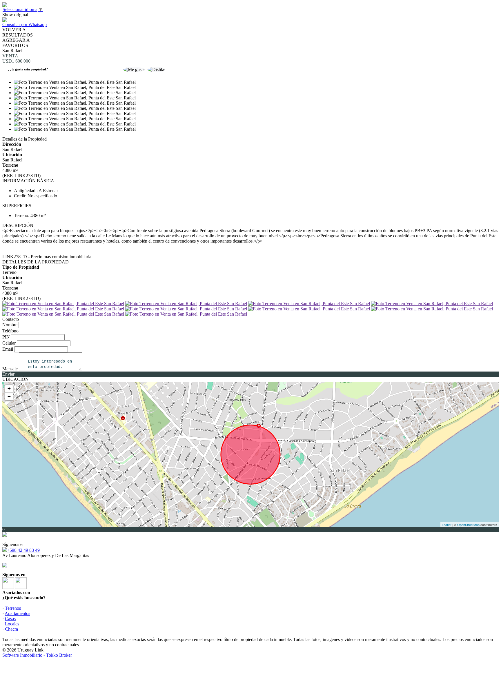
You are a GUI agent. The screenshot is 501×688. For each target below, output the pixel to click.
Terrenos (13, 608)
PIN (6, 336)
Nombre (9, 324)
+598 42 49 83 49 (23, 550)
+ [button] (9, 388)
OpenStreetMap (468, 524)
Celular (9, 343)
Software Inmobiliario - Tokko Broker (37, 655)
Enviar (8, 374)
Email (7, 349)
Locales (12, 623)
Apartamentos (17, 613)
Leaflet (446, 524)
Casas (10, 618)
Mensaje (10, 368)
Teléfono (10, 330)
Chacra (11, 629)
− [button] (9, 396)
